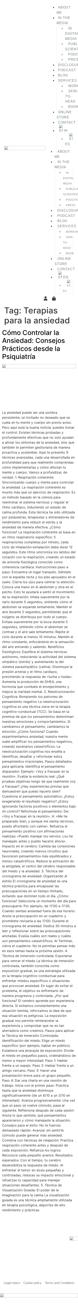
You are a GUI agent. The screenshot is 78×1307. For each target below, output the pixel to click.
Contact (67, 122)
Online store (64, 114)
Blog (63, 75)
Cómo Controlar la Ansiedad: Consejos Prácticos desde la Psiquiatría (33, 345)
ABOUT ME (64, 10)
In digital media (68, 178)
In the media (63, 20)
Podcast (67, 70)
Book (70, 253)
